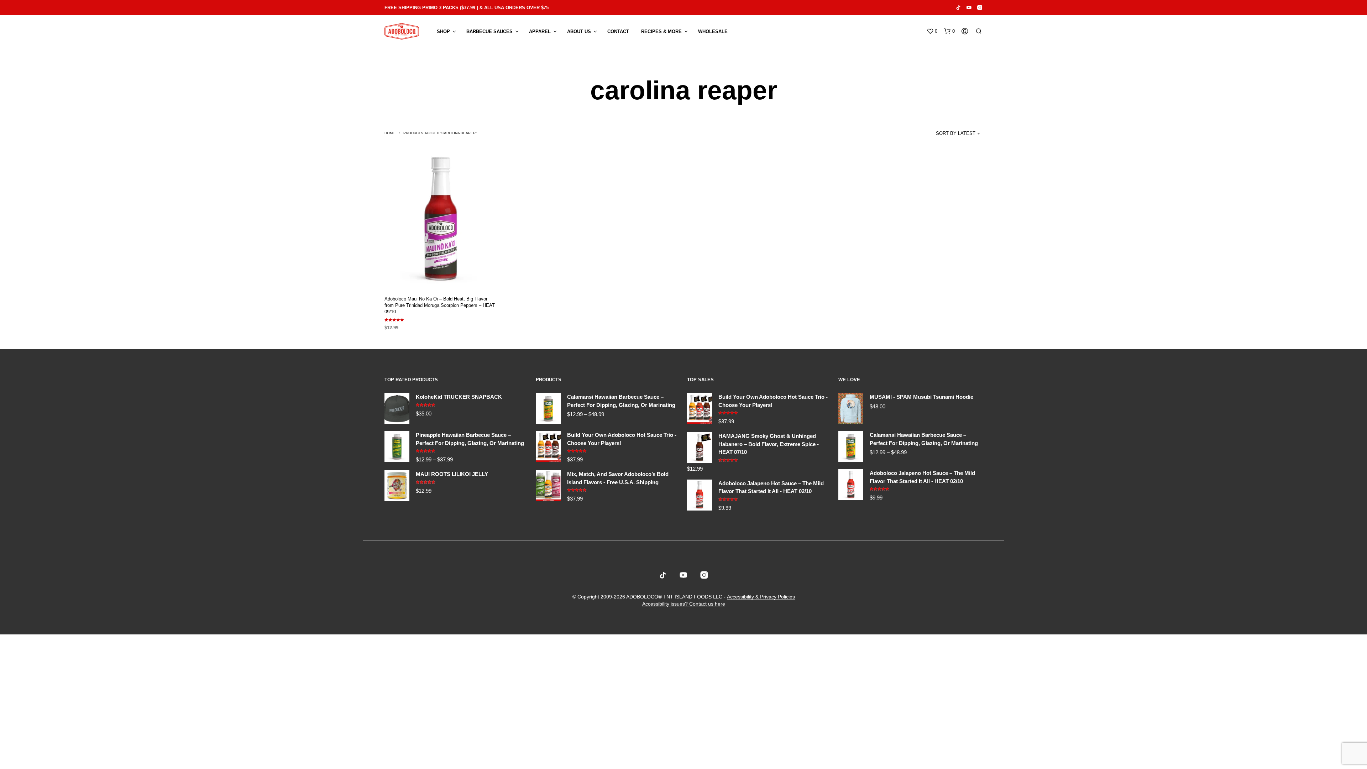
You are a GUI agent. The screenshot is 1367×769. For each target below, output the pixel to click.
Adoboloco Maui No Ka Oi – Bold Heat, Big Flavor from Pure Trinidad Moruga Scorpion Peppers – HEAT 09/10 (439, 305)
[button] (932, 31)
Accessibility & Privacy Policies (761, 597)
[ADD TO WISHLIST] (441, 276)
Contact (618, 31)
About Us (579, 31)
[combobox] (949, 133)
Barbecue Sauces (489, 31)
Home (389, 133)
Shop (443, 31)
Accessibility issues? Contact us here (683, 604)
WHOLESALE (713, 31)
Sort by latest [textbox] (955, 133)
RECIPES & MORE (661, 31)
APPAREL (540, 31)
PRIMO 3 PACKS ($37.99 (448, 7)
